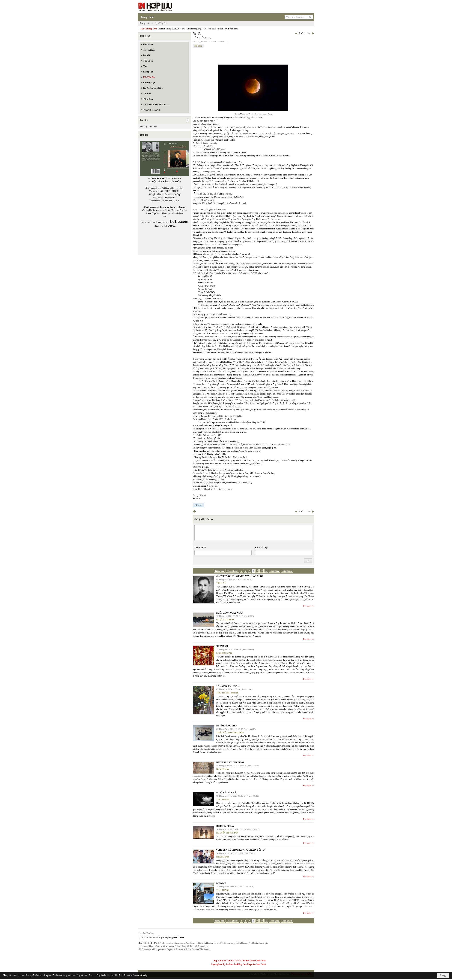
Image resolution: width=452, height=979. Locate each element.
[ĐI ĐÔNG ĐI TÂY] (203, 832)
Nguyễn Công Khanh (225, 619)
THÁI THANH (223, 693)
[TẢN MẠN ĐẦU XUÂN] (203, 700)
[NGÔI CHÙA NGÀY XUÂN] (203, 620)
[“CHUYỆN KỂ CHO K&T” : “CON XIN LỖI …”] (203, 856)
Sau (309, 33)
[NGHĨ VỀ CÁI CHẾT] (203, 799)
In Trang (194, 511)
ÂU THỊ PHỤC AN (148, 126)
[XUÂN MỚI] (203, 655)
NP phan (198, 46)
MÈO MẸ (221, 883)
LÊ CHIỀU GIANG (224, 653)
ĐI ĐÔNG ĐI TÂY (225, 826)
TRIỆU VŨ (221, 583)
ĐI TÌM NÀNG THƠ (226, 725)
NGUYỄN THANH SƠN (227, 833)
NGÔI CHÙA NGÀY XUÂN (229, 612)
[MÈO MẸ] (203, 893)
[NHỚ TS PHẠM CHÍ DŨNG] (203, 768)
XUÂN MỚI (222, 646)
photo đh (234, 693)
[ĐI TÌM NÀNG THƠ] (203, 733)
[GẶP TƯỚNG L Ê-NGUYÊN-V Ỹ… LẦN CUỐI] (203, 589)
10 (261, 571)
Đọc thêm (307, 606)
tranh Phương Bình (236, 732)
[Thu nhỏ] (194, 33)
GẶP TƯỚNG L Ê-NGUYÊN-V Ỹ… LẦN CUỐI (239, 576)
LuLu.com (181, 207)
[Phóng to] (199, 33)
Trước (301, 33)
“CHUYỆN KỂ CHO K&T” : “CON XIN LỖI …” (240, 849)
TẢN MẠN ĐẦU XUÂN (227, 686)
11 (266, 571)
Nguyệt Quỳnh (222, 769)
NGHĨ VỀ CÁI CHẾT (227, 792)
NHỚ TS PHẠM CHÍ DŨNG (230, 762)
